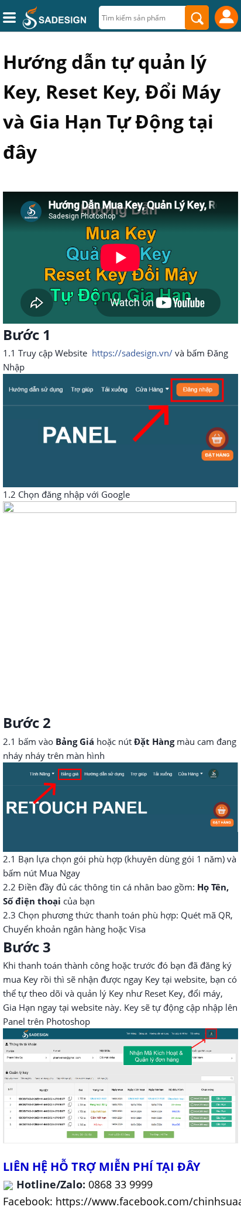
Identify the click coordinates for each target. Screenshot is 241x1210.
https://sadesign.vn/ (133, 353)
